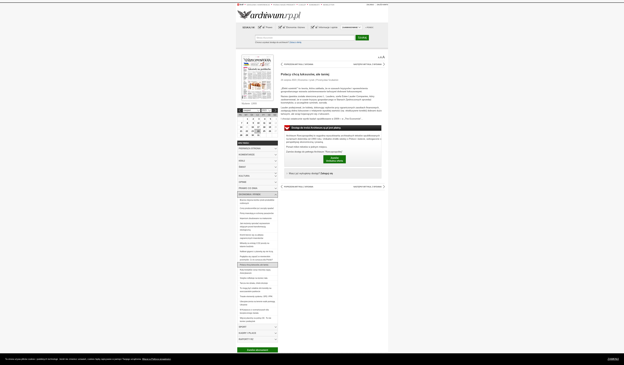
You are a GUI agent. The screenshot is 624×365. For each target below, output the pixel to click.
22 (247, 131)
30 (253, 135)
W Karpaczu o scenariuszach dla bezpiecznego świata (254, 311)
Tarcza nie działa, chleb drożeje (254, 283)
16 (253, 127)
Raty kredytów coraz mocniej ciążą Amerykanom (255, 271)
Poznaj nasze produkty (284, 5)
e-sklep (302, 5)
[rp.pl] (240, 4)
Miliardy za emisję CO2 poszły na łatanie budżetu (254, 245)
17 (258, 127)
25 (264, 131)
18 (264, 127)
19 (270, 127)
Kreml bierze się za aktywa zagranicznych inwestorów (251, 236)
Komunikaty (314, 5)
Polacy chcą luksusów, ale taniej (254, 265)
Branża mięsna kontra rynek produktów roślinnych (257, 201)
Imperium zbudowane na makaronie (256, 218)
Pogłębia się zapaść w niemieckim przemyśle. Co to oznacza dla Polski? (256, 258)
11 (264, 123)
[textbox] (304, 37)
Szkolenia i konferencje (258, 5)
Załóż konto (382, 5)
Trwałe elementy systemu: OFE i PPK (256, 296)
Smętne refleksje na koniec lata (253, 278)
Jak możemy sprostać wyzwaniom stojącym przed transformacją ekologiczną (255, 226)
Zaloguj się (311, 173)
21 (241, 131)
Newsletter (328, 5)
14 (241, 127)
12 (270, 123)
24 (258, 131)
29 (247, 135)
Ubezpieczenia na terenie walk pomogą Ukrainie (257, 303)
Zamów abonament (257, 350)
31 (258, 135)
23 (253, 131)
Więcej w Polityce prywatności (156, 359)
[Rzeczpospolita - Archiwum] (269, 15)
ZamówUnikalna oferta (334, 159)
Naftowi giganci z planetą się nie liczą (256, 251)
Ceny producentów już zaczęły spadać (257, 208)
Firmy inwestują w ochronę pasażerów (257, 213)
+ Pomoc (369, 27)
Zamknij (613, 359)
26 (270, 131)
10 (258, 123)
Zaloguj (370, 5)
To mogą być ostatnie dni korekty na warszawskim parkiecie (255, 290)
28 (241, 135)
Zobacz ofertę (295, 42)
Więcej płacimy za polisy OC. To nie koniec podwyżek (255, 319)
